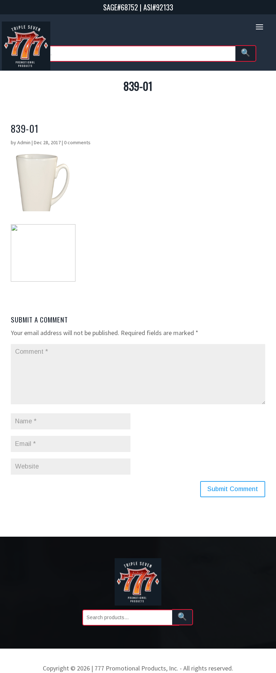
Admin (24, 142)
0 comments (77, 142)
